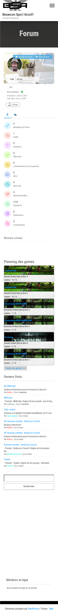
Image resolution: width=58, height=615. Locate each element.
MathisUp (8, 397)
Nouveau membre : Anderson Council (20, 444)
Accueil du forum (25, 57)
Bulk (51, 608)
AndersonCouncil (14, 454)
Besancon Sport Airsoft (17, 14)
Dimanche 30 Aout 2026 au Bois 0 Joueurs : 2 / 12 (17, 361)
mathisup (11, 404)
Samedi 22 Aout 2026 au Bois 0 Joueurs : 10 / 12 (16, 278)
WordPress (33, 608)
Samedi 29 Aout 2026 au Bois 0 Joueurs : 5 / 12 (16, 345)
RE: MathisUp (9, 386)
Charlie (7, 459)
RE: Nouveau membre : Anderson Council (22, 421)
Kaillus (10, 392)
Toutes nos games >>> (15, 368)
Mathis (10, 427)
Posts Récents (44, 57)
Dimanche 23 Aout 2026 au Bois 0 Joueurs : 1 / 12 (17, 311)
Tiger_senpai (9, 409)
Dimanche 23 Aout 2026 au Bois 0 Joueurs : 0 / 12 (17, 328)
